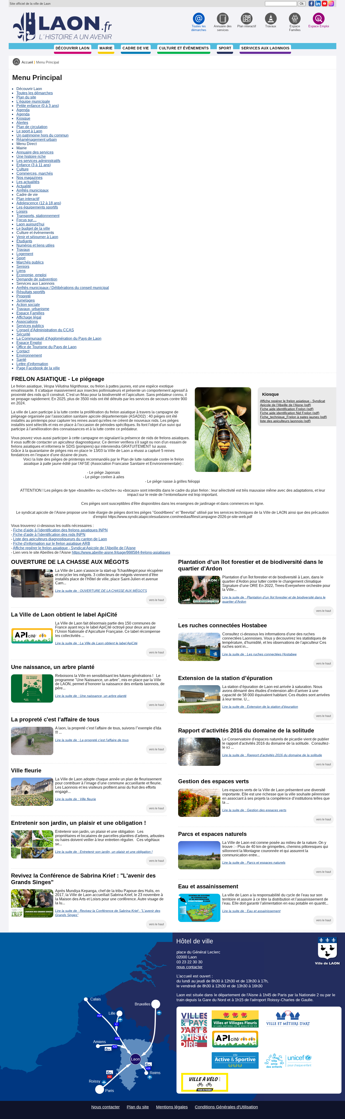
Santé (21, 360)
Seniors (22, 267)
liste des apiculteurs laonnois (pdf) (285, 421)
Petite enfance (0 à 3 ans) (37, 106)
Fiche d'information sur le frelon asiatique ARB (51, 544)
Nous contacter (105, 1107)
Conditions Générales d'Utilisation (226, 1107)
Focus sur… (26, 220)
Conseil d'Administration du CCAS (45, 330)
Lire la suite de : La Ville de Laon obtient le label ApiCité (96, 643)
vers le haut (156, 600)
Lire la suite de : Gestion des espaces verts (254, 810)
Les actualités (27, 182)
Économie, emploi (31, 275)
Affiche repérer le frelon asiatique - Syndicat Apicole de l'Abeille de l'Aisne (74, 548)
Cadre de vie (136, 48)
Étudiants (24, 241)
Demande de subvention (36, 279)
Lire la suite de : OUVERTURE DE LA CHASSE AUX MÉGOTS (101, 591)
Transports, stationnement (37, 216)
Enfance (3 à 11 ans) (33, 165)
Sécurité (23, 334)
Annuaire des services (35, 152)
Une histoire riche (31, 156)
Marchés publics (30, 262)
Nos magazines (29, 178)
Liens (21, 271)
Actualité (23, 186)
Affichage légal (28, 317)
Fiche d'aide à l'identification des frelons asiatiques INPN (60, 530)
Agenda (23, 110)
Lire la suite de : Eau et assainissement (251, 911)
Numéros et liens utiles (35, 245)
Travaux (23, 250)
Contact (22, 351)
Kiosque (23, 118)
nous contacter (189, 967)
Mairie (106, 48)
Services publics (30, 326)
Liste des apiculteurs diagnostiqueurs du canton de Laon (60, 539)
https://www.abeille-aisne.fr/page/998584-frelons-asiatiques (121, 552)
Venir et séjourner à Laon (37, 237)
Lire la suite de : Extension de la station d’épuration (260, 706)
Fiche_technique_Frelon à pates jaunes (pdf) (293, 417)
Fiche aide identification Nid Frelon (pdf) (289, 413)
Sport (225, 48)
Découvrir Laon (72, 48)
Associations (27, 322)
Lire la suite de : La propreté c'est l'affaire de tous (92, 740)
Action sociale (28, 305)
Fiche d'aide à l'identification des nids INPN (48, 535)
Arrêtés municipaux (32, 190)
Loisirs (21, 212)
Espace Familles (30, 313)
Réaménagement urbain (36, 140)
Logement (24, 254)
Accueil (27, 62)
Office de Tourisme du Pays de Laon (46, 347)
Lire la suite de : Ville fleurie (75, 799)
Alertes (22, 123)
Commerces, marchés (34, 173)
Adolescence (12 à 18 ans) (38, 203)
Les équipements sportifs (37, 207)
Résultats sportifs (30, 292)
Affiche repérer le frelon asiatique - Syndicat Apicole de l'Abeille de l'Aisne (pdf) (292, 403)
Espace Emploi (29, 343)
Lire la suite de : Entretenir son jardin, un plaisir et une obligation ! (104, 852)
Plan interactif (27, 199)
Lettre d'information (32, 364)
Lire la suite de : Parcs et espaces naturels (253, 862)
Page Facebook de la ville (38, 368)
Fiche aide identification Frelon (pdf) (287, 409)
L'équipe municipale (33, 101)
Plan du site (26, 97)
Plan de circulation (31, 127)
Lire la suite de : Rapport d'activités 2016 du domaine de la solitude (272, 755)
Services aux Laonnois (265, 48)
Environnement (29, 355)
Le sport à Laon (29, 131)
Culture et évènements (184, 48)
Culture (22, 169)
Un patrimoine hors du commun (42, 135)
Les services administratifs (38, 161)
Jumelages (25, 300)
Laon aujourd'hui (30, 224)
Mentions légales (172, 1107)
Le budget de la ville (33, 228)
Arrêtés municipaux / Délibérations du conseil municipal (62, 288)
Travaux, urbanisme (32, 309)
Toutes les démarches (34, 93)
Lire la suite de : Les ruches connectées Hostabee (259, 654)
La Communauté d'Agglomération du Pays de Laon (58, 338)
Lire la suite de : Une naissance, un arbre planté (90, 696)
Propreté (23, 296)
